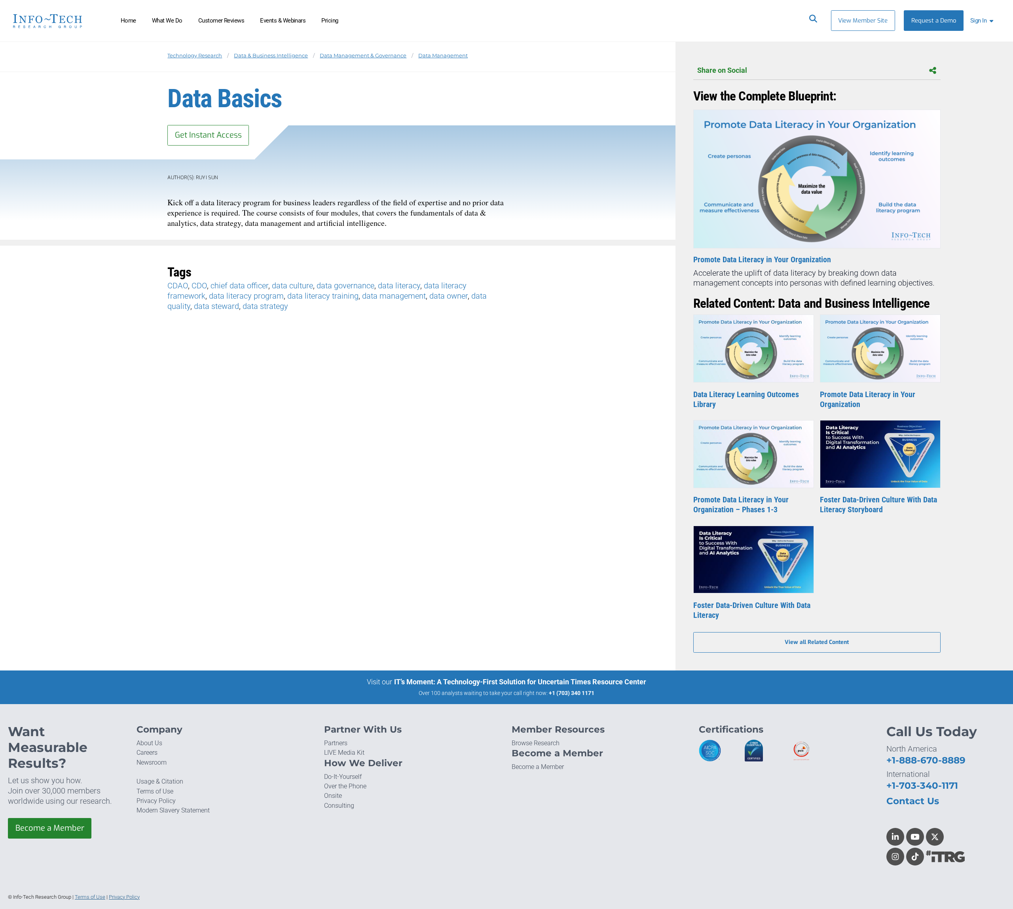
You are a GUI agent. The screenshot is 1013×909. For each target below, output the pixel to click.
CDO (199, 285)
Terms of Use (155, 791)
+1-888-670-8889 (926, 760)
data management (394, 296)
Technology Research (194, 56)
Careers (147, 752)
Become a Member (49, 828)
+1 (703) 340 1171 (571, 693)
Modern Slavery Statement (173, 810)
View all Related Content (817, 642)
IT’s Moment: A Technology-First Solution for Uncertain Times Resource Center (520, 682)
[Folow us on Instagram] (895, 856)
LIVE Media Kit (344, 752)
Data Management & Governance (363, 56)
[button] (983, 20)
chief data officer (239, 285)
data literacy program (246, 296)
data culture (292, 285)
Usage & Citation (160, 781)
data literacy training (323, 296)
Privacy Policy (156, 801)
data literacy (399, 285)
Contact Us (912, 801)
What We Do (167, 20)
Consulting (339, 805)
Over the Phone (345, 786)
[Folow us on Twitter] (935, 837)
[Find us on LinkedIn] (895, 837)
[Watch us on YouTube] (915, 837)
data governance (345, 285)
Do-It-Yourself (343, 776)
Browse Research (536, 743)
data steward (216, 306)
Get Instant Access (208, 135)
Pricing (329, 20)
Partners (335, 743)
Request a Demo (933, 21)
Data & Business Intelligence (271, 56)
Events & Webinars (282, 20)
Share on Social (722, 70)
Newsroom (152, 762)
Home (128, 20)
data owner (448, 296)
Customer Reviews (221, 20)
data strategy (265, 306)
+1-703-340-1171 (922, 785)
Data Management (443, 56)
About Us (149, 743)
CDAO (177, 285)
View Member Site (863, 21)
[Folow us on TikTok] (915, 856)
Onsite (333, 795)
